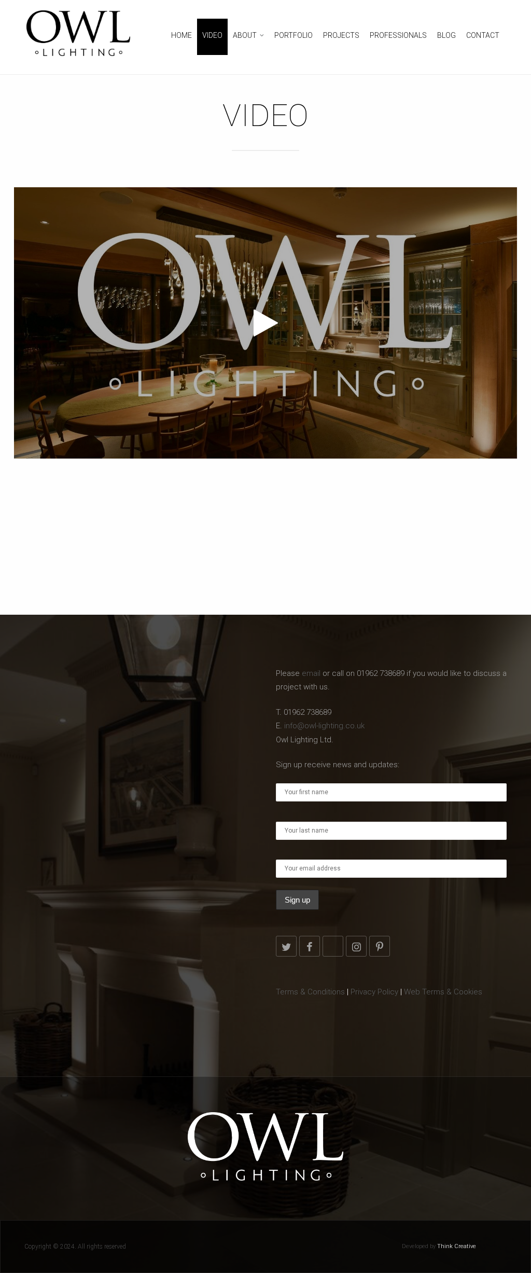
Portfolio (293, 35)
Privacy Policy (374, 992)
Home (181, 35)
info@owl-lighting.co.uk (324, 725)
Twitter (286, 946)
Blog (446, 35)
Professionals (398, 35)
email (311, 673)
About (245, 35)
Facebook (309, 946)
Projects (341, 35)
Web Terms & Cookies (443, 992)
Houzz (333, 946)
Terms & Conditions (310, 992)
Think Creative (456, 1246)
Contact (482, 35)
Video (212, 35)
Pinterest (379, 946)
